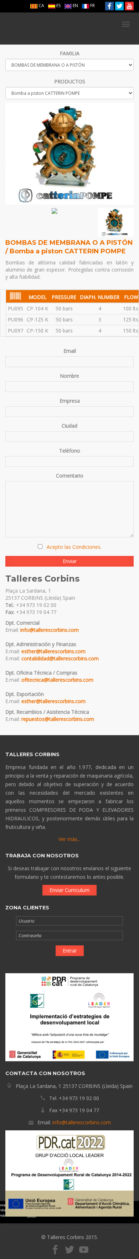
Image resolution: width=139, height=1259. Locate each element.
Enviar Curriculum (69, 890)
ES (58, 5)
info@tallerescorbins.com (49, 629)
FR (92, 5)
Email (69, 350)
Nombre (69, 375)
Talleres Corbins (41, 28)
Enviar (70, 561)
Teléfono (69, 450)
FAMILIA (69, 53)
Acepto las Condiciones (74, 546)
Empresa (70, 400)
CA (40, 5)
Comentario (69, 475)
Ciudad (69, 425)
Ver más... (69, 839)
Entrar (70, 950)
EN (75, 5)
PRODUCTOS (69, 81)
